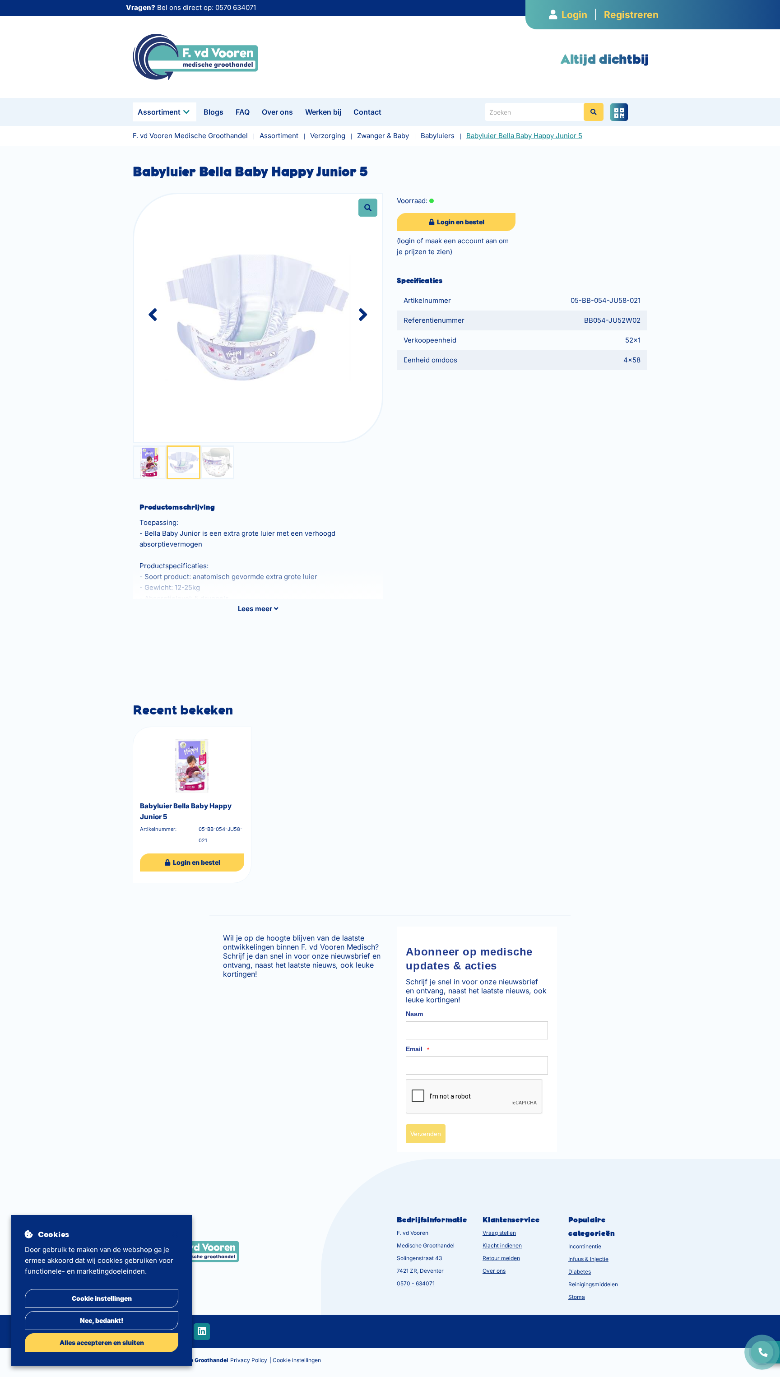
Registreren (631, 14)
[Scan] (619, 112)
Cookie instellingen (102, 1298)
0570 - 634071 (416, 1283)
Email (418, 1049)
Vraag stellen (499, 1232)
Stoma (576, 1297)
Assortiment (159, 111)
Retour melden (501, 1258)
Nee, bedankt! (101, 1320)
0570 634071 (235, 7)
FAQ (243, 111)
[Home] (195, 56)
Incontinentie (584, 1246)
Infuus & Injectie (588, 1259)
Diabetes (579, 1271)
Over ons (277, 111)
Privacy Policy (248, 1360)
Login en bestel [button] (460, 222)
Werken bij (323, 111)
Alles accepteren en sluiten (102, 1342)
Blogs (213, 111)
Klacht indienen (502, 1245)
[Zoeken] (594, 112)
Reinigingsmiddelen (593, 1284)
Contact (367, 111)
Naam (414, 1013)
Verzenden (425, 1133)
